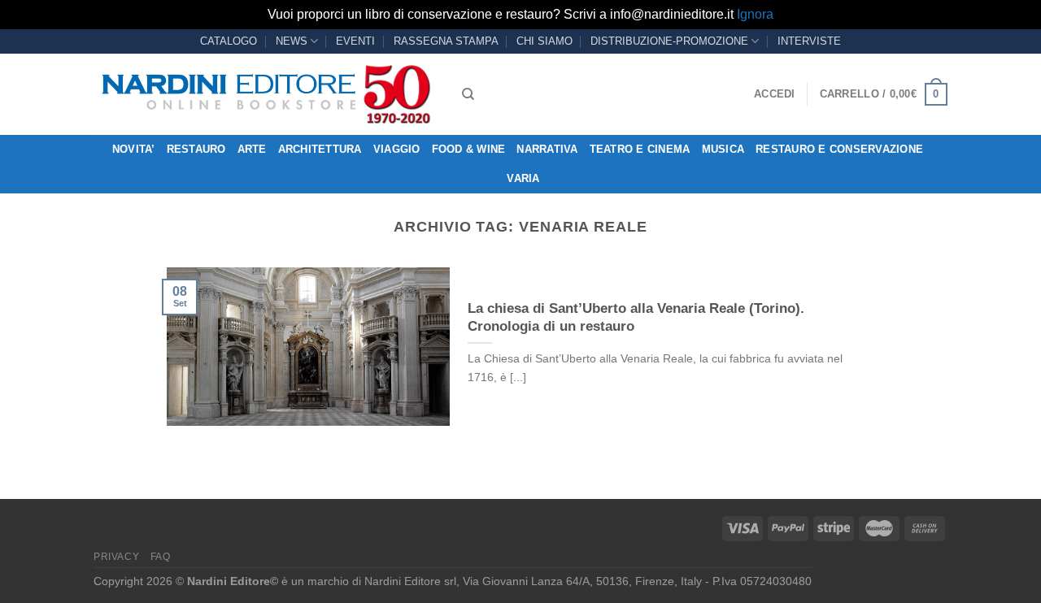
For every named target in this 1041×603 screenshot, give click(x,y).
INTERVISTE (809, 41)
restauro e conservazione (839, 149)
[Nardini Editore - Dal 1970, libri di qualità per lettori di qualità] (266, 94)
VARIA (523, 178)
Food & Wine (469, 149)
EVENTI (355, 41)
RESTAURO (196, 149)
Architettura (320, 149)
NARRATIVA (546, 149)
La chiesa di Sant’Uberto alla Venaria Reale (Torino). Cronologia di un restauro (636, 317)
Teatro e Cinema (640, 149)
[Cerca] (468, 94)
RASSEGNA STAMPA (446, 41)
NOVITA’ (133, 149)
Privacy (116, 556)
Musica (723, 149)
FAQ (160, 556)
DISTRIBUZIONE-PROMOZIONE (669, 41)
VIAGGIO (396, 149)
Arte (252, 149)
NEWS (291, 41)
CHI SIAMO (544, 41)
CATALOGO (228, 41)
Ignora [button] (755, 14)
